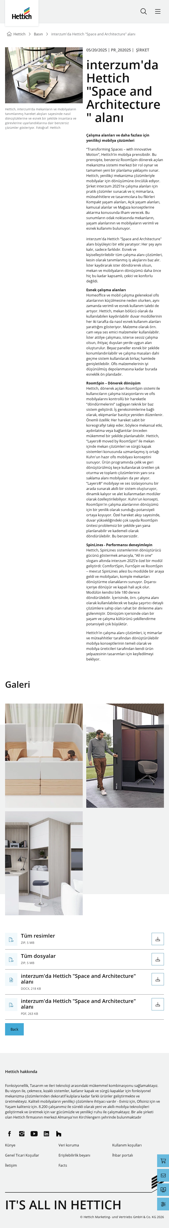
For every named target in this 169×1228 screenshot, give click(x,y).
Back (14, 1029)
